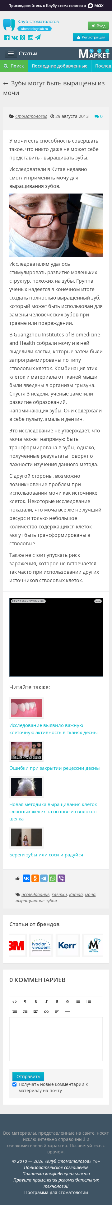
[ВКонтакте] (26, 878)
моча (90, 894)
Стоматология (31, 116)
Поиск (16, 66)
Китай (76, 894)
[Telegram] (44, 878)
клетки (59, 894)
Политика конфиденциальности (56, 1174)
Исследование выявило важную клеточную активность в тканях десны (53, 728)
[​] (56, 1039)
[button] (14, 1002)
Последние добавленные (59, 66)
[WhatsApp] (52, 878)
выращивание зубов (36, 901)
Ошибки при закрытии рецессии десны (54, 768)
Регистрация (93, 36)
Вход (100, 25)
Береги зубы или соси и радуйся (46, 854)
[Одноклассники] (35, 878)
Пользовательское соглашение (56, 1167)
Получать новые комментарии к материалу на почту (53, 1087)
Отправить (28, 1076)
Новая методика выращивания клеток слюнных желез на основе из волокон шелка (53, 811)
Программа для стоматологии (56, 1192)
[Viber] (61, 878)
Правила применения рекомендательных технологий (56, 1183)
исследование (35, 894)
